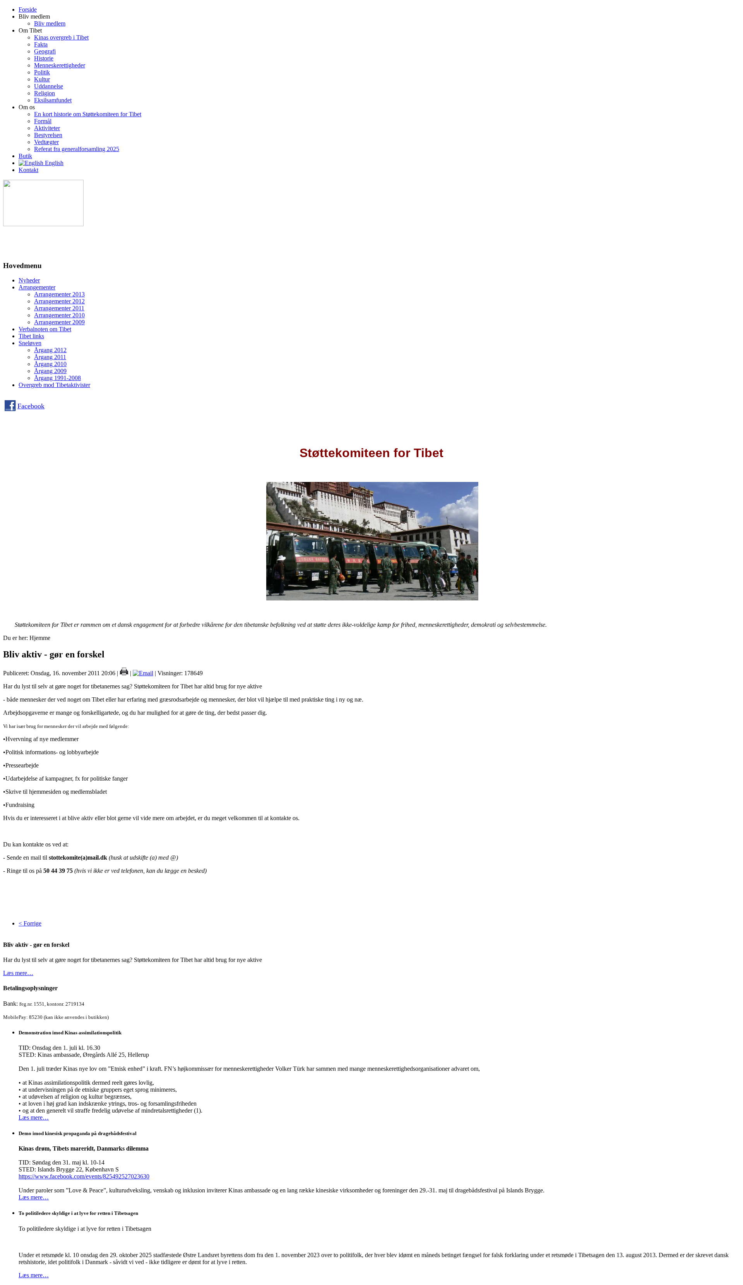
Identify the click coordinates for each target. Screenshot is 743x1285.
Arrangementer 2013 (59, 294)
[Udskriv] (124, 673)
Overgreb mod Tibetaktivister (54, 385)
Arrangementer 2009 (59, 322)
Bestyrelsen (48, 135)
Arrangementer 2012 (59, 301)
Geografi (45, 51)
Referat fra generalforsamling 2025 (76, 149)
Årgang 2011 (50, 357)
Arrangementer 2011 (59, 308)
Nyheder (29, 280)
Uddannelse (48, 86)
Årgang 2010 (50, 364)
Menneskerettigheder (59, 65)
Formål (42, 121)
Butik (25, 156)
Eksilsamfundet (53, 100)
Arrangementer (37, 287)
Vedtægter (46, 142)
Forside (28, 9)
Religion (44, 93)
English (53, 163)
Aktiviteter (47, 128)
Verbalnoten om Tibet (45, 329)
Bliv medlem (49, 23)
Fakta (41, 44)
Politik (42, 72)
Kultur (42, 79)
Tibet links (31, 336)
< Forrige (30, 923)
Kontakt (28, 170)
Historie (43, 58)
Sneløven (30, 343)
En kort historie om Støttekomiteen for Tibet (87, 114)
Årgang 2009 (50, 371)
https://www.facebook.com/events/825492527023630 (84, 1176)
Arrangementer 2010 (59, 315)
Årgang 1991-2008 (57, 378)
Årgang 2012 (50, 350)
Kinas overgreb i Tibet (61, 37)
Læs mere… (18, 973)
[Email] (143, 673)
